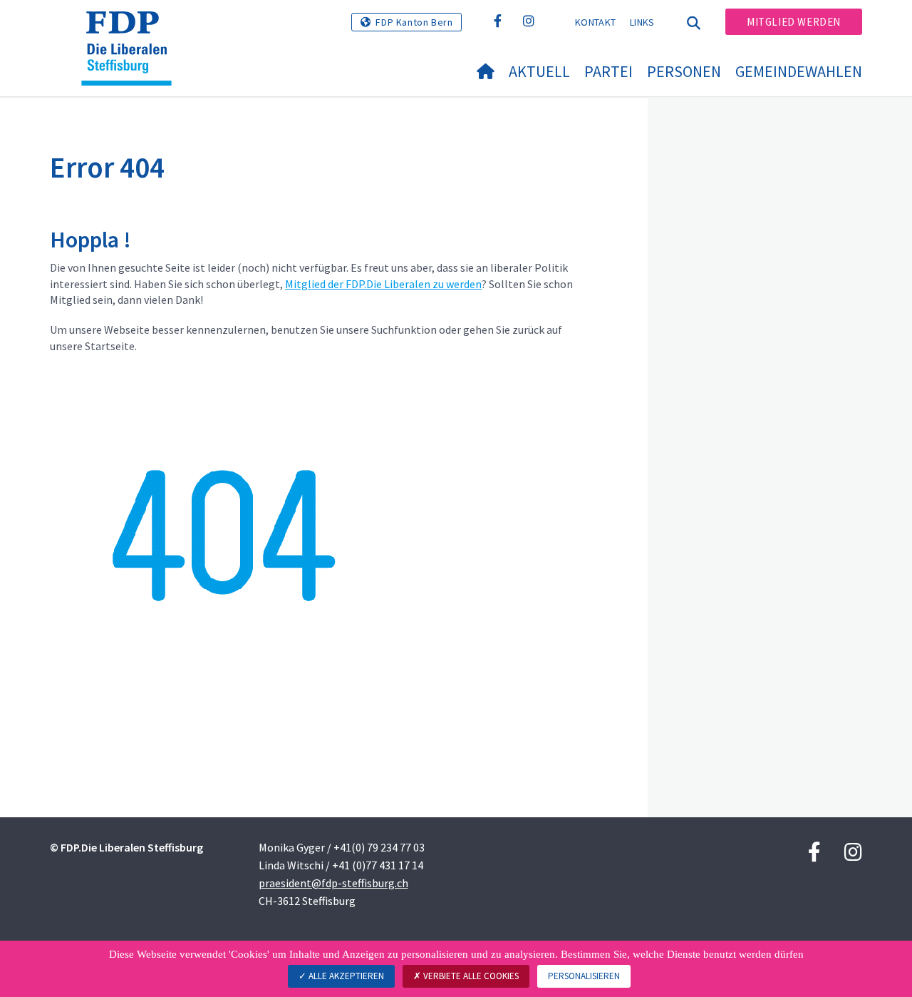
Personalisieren (584, 976)
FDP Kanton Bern (413, 22)
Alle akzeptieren (345, 976)
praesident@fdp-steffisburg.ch (333, 883)
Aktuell (539, 71)
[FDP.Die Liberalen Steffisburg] (132, 29)
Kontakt (595, 22)
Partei (608, 71)
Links (642, 22)
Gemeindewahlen (798, 71)
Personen (684, 71)
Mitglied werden (794, 22)
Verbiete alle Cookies (470, 976)
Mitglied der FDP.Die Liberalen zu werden (383, 284)
